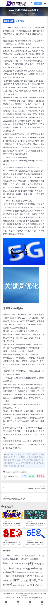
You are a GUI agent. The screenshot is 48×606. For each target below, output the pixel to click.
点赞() (41, 476)
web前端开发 (10, 572)
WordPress (21, 573)
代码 (27, 572)
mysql (24, 563)
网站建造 (15, 585)
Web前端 (39, 569)
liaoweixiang (12, 476)
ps (7, 568)
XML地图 (25, 598)
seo (8, 472)
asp (36, 555)
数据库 (36, 576)
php (31, 563)
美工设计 (34, 584)
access (6, 555)
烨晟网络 (31, 598)
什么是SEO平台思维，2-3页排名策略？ (12, 543)
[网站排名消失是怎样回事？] (35, 514)
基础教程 (23, 576)
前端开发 (14, 575)
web (33, 568)
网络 (28, 585)
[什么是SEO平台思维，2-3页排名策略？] (12, 533)
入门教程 (31, 572)
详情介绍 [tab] (9, 21)
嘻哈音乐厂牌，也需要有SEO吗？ (12, 524)
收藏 (32, 476)
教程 (29, 575)
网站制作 (34, 580)
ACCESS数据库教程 (26, 555)
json (16, 563)
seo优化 (27, 13)
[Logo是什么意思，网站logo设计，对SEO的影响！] (35, 533)
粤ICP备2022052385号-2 (13, 598)
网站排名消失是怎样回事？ (35, 523)
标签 (4, 581)
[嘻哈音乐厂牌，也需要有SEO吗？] (12, 514)
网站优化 (24, 580)
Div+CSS (20, 558)
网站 (16, 580)
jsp (20, 564)
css (11, 558)
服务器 (41, 576)
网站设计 (22, 585)
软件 (41, 585)
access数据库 (15, 556)
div (14, 559)
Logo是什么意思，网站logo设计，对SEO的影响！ (35, 543)
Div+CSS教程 (31, 558)
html (6, 563)
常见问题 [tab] (21, 21)
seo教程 (23, 472)
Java (12, 563)
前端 (7, 576)
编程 (11, 581)
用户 (8, 581)
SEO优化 (18, 568)
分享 (25, 476)
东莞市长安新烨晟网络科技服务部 (28, 594)
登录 (39, 3)
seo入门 (15, 472)
